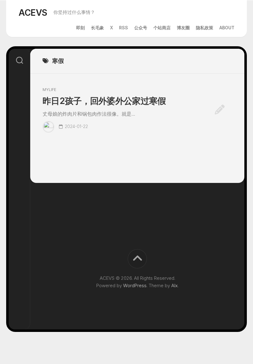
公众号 (140, 27)
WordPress (135, 285)
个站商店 (162, 27)
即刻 (80, 27)
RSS (123, 27)
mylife (49, 89)
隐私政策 (204, 27)
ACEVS (33, 12)
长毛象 (97, 27)
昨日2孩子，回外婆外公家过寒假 (104, 101)
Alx (174, 285)
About (226, 27)
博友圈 (183, 27)
